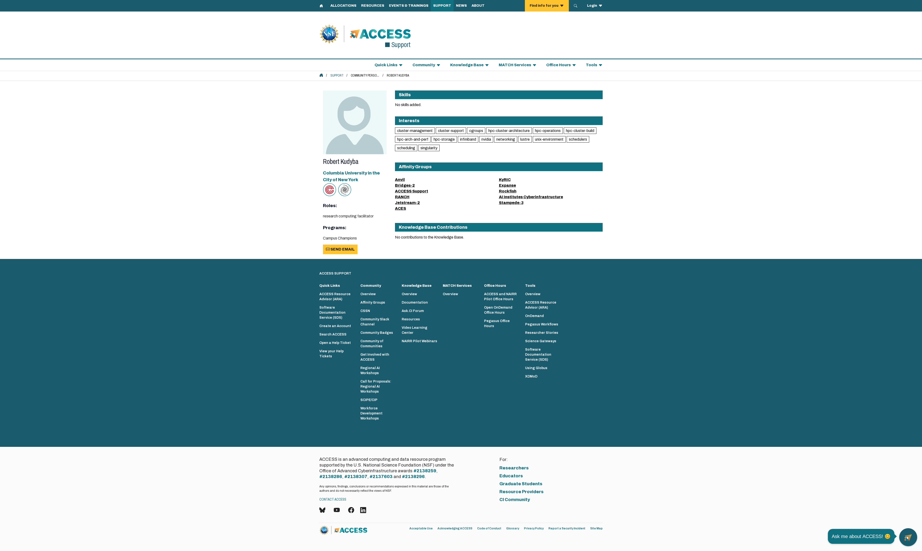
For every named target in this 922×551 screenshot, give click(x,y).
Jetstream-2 (407, 203)
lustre (525, 139)
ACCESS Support (411, 191)
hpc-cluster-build (580, 131)
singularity (428, 148)
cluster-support (451, 131)
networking (505, 139)
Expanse (507, 185)
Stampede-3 (511, 203)
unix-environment (549, 139)
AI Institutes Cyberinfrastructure (531, 197)
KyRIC (505, 180)
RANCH (402, 197)
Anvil (400, 180)
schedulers (578, 139)
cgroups (476, 131)
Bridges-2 (405, 185)
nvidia (486, 139)
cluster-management (415, 131)
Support (337, 75)
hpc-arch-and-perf (412, 139)
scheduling (406, 148)
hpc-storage (444, 139)
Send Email (342, 249)
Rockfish (507, 191)
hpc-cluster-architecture (509, 131)
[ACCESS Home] (321, 75)
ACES (400, 208)
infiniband (468, 139)
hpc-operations (548, 131)
